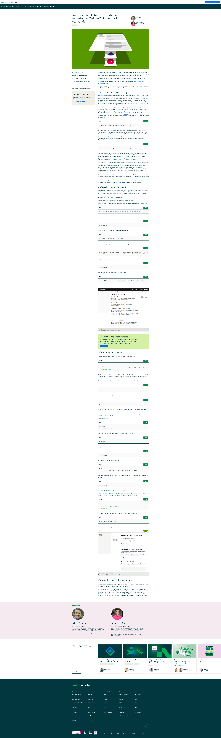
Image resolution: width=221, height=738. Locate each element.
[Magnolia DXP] (81, 685)
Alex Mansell (138, 17)
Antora (99, 107)
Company (137, 691)
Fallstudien (90, 694)
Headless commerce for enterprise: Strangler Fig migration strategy (58, 661)
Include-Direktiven (144, 98)
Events (89, 707)
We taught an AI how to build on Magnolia (11, 660)
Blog (89, 697)
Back (4, 6)
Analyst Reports (91, 702)
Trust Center (90, 720)
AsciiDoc (100, 95)
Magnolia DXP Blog (10, 6)
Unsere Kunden (107, 691)
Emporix (120, 702)
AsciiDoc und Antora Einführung (79, 75)
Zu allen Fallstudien (107, 715)
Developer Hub (90, 715)
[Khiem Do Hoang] (133, 22)
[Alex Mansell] (133, 16)
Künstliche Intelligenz (4, 663)
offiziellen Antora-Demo (132, 192)
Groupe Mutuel (106, 704)
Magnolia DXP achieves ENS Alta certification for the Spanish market (34, 661)
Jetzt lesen (103, 346)
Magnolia (100, 72)
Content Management (76, 697)
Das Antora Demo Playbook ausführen (82, 81)
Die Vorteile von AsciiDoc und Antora (81, 88)
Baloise (105, 702)
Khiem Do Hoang (139, 22)
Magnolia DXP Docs (91, 717)
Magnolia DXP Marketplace (124, 715)
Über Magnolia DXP (138, 694)
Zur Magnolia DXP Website (212, 2)
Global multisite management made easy (208, 660)
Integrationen (122, 691)
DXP (27, 665)
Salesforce (121, 699)
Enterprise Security (75, 717)
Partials (126, 114)
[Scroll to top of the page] (147, 726)
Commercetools (122, 712)
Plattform (74, 691)
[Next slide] (79, 671)
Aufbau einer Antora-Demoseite (79, 78)
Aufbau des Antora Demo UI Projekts (82, 85)
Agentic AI (102, 663)
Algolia (120, 704)
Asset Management (76, 699)
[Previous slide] (74, 671)
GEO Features (74, 712)
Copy (146, 121)
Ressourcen (90, 691)
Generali (105, 699)
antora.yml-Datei (118, 155)
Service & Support (91, 712)
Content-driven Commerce (77, 715)
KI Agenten (74, 704)
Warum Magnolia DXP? (76, 694)
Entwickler (75, 25)
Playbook (111, 138)
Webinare (89, 704)
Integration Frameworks (123, 694)
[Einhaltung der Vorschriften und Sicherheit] (85, 731)
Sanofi (105, 707)
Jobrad (105, 694)
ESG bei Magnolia (138, 712)
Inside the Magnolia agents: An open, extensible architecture (109, 660)
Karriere (136, 699)
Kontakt (136, 697)
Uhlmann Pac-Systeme (108, 712)
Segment (121, 707)
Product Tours (90, 699)
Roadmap (74, 720)
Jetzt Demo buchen (78, 101)
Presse (136, 707)
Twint (105, 697)
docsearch (120, 182)
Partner (136, 702)
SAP (120, 697)
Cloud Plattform (75, 707)
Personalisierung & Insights (77, 702)
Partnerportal (137, 704)
